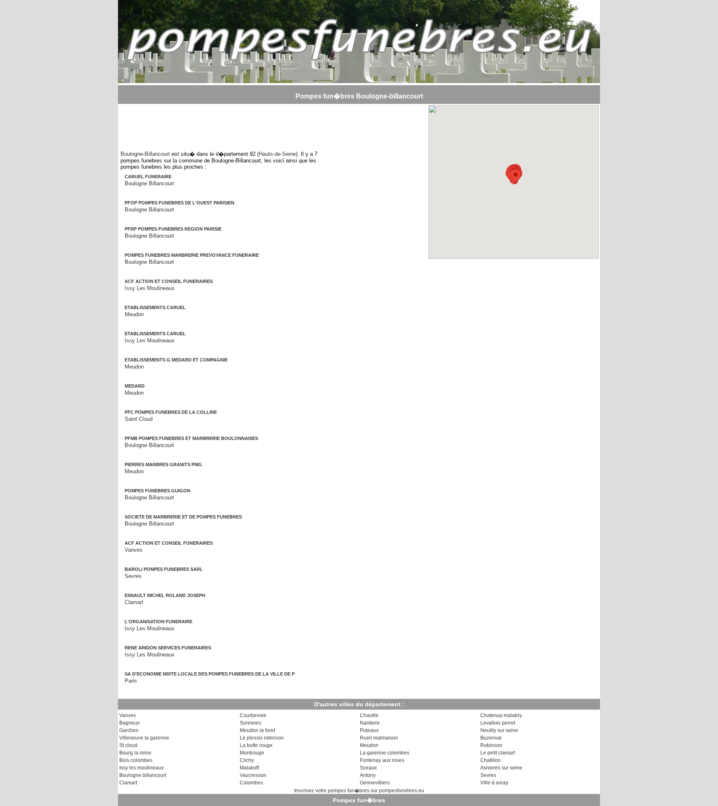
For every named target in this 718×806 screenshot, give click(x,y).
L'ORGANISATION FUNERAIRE (158, 621)
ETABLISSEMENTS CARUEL (155, 307)
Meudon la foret (257, 730)
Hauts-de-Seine (277, 154)
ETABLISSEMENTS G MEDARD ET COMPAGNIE (176, 359)
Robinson (491, 745)
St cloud (128, 745)
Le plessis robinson (262, 738)
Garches (128, 730)
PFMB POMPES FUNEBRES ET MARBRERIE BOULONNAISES (191, 438)
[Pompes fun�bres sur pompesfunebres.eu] (359, 80)
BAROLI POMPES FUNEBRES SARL (164, 569)
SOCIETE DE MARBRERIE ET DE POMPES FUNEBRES (183, 516)
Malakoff (249, 768)
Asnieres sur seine (501, 768)
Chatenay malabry (501, 715)
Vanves (134, 550)
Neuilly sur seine (499, 730)
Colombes (251, 783)
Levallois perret (497, 723)
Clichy (247, 760)
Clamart (134, 602)
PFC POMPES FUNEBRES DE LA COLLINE (171, 412)
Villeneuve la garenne (144, 738)
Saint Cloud (138, 419)
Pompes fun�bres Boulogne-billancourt (359, 96)
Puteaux (369, 730)
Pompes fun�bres (359, 800)
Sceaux (368, 768)
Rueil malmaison (379, 738)
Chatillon (490, 760)
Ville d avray (494, 783)
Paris (131, 681)
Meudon (134, 314)
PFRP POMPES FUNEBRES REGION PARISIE (173, 228)
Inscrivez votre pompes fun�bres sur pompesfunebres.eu (359, 791)
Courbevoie (253, 715)
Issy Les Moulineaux (150, 288)
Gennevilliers (375, 783)
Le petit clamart (497, 753)
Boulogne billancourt (142, 775)
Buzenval (491, 738)
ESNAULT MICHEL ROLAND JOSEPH (165, 595)
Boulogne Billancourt (149, 183)
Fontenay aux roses (382, 760)
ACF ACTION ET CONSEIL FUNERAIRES (169, 281)
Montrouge (252, 753)
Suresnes (250, 723)
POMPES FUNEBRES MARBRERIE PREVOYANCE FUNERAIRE (192, 255)
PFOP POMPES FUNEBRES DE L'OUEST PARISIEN (179, 202)
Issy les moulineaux (141, 768)
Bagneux (129, 723)
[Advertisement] (224, 123)
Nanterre (370, 723)
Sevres (133, 576)
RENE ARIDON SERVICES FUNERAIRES (168, 647)
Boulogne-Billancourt (145, 154)
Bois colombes (135, 760)
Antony (368, 775)
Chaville (369, 715)
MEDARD (135, 385)
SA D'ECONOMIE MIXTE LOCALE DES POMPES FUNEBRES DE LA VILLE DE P (210, 673)
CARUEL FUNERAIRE (148, 176)
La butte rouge (256, 745)
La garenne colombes (384, 753)
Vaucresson (253, 775)
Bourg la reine (135, 753)
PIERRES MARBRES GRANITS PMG (163, 464)
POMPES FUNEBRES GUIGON (157, 490)
